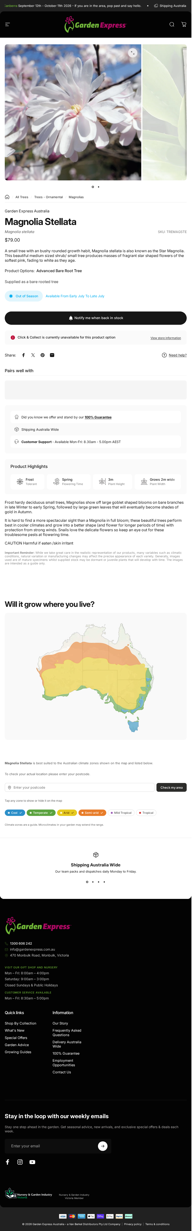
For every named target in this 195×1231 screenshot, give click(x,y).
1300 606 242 (21, 943)
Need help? (178, 355)
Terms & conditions (157, 1224)
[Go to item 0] (93, 187)
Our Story (60, 1023)
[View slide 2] (93, 882)
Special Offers (16, 1038)
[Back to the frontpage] (7, 197)
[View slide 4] (104, 882)
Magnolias (76, 197)
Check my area (172, 787)
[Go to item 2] (99, 187)
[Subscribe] (102, 1146)
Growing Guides (18, 1052)
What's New (14, 1030)
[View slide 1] (87, 882)
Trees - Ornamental (48, 197)
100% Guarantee (66, 1053)
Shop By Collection (20, 1023)
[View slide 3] (99, 882)
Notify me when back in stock (98, 318)
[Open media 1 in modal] (132, 53)
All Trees (21, 197)
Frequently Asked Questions (67, 1032)
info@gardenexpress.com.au (32, 949)
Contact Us (62, 1072)
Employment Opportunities (64, 1062)
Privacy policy (132, 1224)
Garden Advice (17, 1045)
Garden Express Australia (27, 211)
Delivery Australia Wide (67, 1044)
